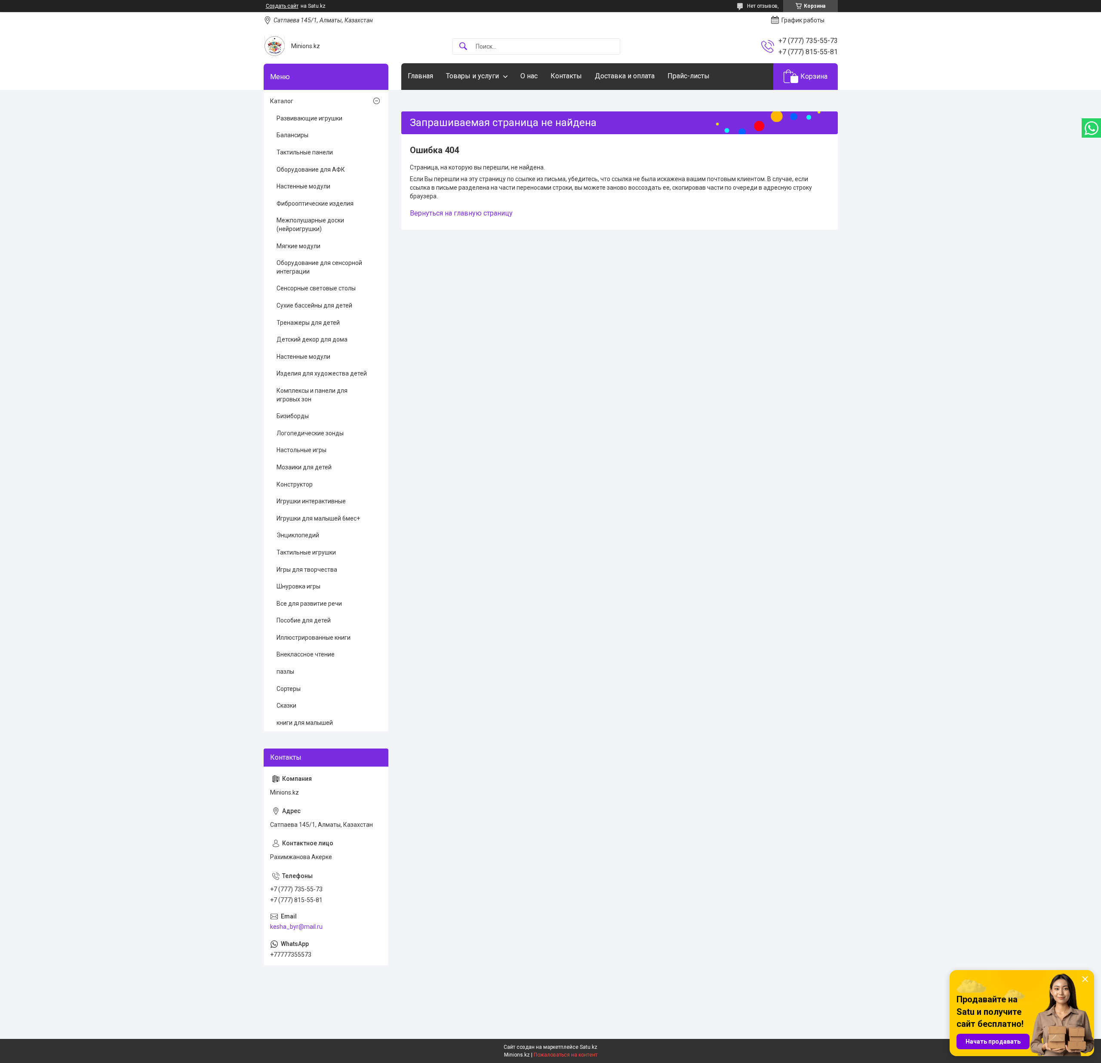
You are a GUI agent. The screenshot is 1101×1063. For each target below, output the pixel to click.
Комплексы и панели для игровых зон (312, 395)
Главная (420, 76)
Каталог (281, 101)
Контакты (566, 76)
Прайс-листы (688, 76)
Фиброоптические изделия (315, 203)
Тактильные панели (305, 152)
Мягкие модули (298, 246)
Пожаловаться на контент (565, 1055)
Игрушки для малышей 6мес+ (318, 518)
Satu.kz (588, 1047)
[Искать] (463, 46)
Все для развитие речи (309, 603)
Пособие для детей (304, 620)
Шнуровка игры (298, 586)
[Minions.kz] (274, 46)
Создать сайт (282, 6)
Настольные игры (301, 450)
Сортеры (289, 688)
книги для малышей (305, 722)
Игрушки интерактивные (311, 501)
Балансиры (292, 135)
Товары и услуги (472, 76)
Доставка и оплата (625, 76)
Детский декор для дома (312, 339)
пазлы (285, 671)
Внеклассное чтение (306, 654)
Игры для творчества (307, 569)
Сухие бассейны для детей (314, 305)
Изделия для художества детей (322, 373)
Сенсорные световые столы (316, 288)
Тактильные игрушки (306, 552)
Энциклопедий (298, 535)
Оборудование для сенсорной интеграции (319, 267)
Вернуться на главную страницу (461, 213)
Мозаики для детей (304, 467)
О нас (529, 76)
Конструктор (295, 484)
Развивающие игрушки (309, 118)
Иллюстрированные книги (314, 637)
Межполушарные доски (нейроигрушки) (310, 224)
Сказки (286, 705)
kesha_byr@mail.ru (296, 926)
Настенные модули (303, 186)
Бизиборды (293, 416)
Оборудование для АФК (311, 169)
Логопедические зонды (310, 433)
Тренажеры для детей (308, 322)
